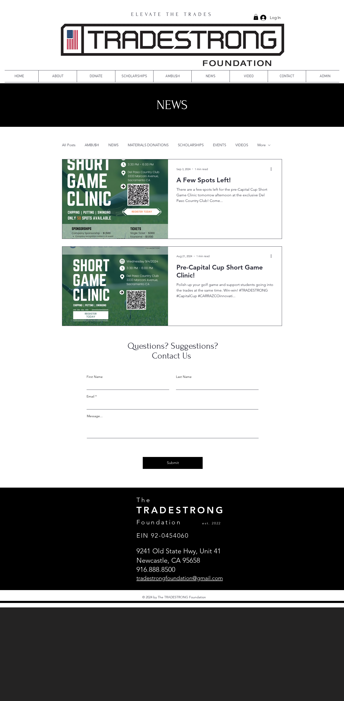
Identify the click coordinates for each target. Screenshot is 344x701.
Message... (95, 416)
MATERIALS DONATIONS (148, 145)
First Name (95, 376)
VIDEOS (241, 145)
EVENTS (219, 145)
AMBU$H (92, 145)
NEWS (113, 145)
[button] (255, 17)
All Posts (68, 145)
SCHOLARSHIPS (191, 145)
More (261, 145)
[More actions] (272, 169)
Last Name (184, 376)
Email (90, 396)
